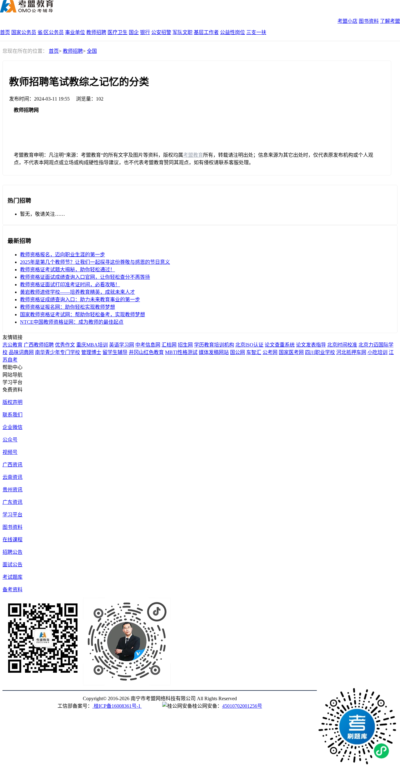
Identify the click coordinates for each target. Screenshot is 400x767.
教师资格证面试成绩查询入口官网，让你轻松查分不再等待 (85, 277)
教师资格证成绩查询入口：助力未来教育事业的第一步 (80, 299)
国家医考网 (291, 352)
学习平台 (12, 514)
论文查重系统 (280, 344)
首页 (5, 32)
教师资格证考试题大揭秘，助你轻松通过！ (67, 269)
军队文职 (182, 32)
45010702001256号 (242, 706)
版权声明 (12, 402)
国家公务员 (23, 32)
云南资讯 (12, 477)
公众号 (10, 439)
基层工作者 (206, 32)
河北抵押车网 (351, 352)
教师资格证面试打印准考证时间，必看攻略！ (70, 284)
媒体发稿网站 (214, 352)
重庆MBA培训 (92, 344)
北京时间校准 (342, 344)
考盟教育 (193, 155)
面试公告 (12, 564)
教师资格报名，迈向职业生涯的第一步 (62, 254)
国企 (134, 32)
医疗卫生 (118, 32)
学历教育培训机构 (214, 344)
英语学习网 (121, 344)
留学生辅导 (115, 352)
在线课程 (12, 539)
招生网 (185, 344)
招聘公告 (12, 552)
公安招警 (161, 32)
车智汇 (253, 352)
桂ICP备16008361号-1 (117, 706)
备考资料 (12, 589)
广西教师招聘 (39, 344)
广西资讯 (12, 464)
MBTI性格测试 (181, 352)
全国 (92, 51)
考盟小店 (348, 21)
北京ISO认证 (249, 344)
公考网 (270, 352)
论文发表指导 (311, 344)
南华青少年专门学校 (57, 352)
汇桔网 (169, 344)
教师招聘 (96, 32)
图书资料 (369, 21)
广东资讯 (12, 502)
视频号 (10, 452)
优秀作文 (65, 344)
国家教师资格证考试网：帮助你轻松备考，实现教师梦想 (82, 314)
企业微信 (12, 427)
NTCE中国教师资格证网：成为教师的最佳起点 (71, 322)
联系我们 (12, 414)
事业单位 (75, 32)
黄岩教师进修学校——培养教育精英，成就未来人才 (77, 292)
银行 (145, 32)
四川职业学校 (320, 352)
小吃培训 (378, 352)
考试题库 (12, 577)
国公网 (237, 352)
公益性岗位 (232, 32)
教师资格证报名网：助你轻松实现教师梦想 (67, 307)
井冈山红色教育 (146, 352)
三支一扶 (256, 32)
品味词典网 (21, 352)
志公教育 (12, 344)
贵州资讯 (12, 489)
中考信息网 (147, 344)
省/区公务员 (51, 32)
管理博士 (91, 352)
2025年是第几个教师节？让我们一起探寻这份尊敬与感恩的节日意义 (95, 262)
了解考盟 (390, 21)
